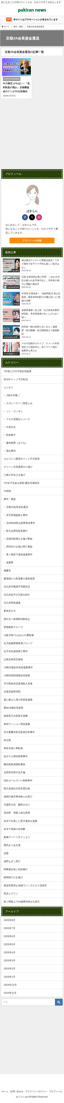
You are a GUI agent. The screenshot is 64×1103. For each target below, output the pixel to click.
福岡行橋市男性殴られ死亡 (18, 796)
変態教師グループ (13, 627)
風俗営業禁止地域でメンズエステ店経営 (25, 885)
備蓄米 (7, 570)
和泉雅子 (11, 435)
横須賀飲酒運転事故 (14, 764)
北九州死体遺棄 (12, 603)
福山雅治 (11, 451)
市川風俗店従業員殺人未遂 (18, 683)
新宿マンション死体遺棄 (17, 724)
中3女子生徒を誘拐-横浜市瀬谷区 (21, 483)
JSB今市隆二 (13, 395)
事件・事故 (10, 499)
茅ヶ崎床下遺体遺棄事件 (19, 554)
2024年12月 (10, 985)
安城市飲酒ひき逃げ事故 (19, 539)
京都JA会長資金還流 (17, 507)
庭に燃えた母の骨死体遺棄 (18, 699)
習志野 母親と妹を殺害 (17, 813)
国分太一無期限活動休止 (17, 619)
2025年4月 (9, 952)
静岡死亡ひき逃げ (13, 877)
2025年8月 (9, 920)
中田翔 (7, 491)
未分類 (7, 740)
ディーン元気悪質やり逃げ (18, 467)
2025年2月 (9, 968)
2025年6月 (9, 936)
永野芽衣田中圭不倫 (14, 772)
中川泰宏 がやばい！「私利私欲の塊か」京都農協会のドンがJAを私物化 (16, 87)
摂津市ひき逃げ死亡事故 (19, 546)
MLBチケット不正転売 (16, 379)
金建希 (9, 562)
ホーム (5, 1091)
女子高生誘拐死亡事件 (16, 651)
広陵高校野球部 (12, 691)
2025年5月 (9, 944)
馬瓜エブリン (11, 893)
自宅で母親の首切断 (14, 829)
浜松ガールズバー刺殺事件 (18, 780)
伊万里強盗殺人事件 (17, 515)
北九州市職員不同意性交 (17, 586)
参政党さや (10, 611)
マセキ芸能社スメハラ (18, 419)
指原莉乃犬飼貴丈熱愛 (16, 716)
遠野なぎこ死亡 (12, 861)
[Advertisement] (32, 136)
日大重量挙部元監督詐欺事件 (19, 732)
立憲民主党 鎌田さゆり (17, 804)
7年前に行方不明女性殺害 (17, 371)
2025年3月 (9, 960)
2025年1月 (9, 977)
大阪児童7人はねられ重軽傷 (19, 635)
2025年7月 (9, 928)
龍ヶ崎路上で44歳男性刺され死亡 (22, 901)
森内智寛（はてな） (17, 443)
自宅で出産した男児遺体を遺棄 (20, 821)
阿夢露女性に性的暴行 (16, 869)
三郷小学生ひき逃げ (14, 475)
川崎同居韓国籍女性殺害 (17, 675)
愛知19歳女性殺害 (13, 708)
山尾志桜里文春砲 (13, 659)
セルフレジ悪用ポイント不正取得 (22, 459)
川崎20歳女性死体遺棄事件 (18, 667)
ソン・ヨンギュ (14, 411)
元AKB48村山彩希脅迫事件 (20, 523)
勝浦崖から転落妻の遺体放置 (19, 578)
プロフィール (55, 1091)
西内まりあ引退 (12, 845)
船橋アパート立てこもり (17, 837)
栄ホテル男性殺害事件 (16, 756)
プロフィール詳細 (32, 240)
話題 (6, 853)
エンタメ (8, 387)
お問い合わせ (16, 1091)
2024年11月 (10, 993)
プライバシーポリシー (36, 1091)
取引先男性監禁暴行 (17, 531)
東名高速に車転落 (13, 748)
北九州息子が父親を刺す (17, 594)
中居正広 (11, 427)
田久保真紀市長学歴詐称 (17, 788)
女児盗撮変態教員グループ (18, 643)
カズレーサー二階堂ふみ (19, 403)
